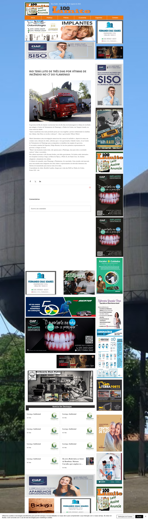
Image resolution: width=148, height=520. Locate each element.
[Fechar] (145, 516)
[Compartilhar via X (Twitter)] (35, 181)
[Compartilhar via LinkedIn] (40, 181)
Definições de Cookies (125, 517)
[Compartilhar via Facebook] (30, 181)
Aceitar (139, 517)
